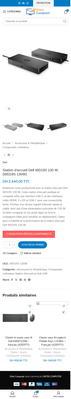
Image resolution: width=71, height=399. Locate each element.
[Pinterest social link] (20, 280)
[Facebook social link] (12, 280)
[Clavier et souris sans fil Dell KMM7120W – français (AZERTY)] (19, 317)
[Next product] (13, 155)
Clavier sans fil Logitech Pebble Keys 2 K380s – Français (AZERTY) (52, 341)
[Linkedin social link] (23, 3)
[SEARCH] (64, 21)
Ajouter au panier (33, 245)
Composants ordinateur (16, 147)
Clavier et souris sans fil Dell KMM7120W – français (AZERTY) (18, 341)
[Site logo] (38, 11)
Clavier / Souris (18, 352)
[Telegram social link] (29, 280)
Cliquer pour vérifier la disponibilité (29, 234)
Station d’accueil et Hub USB (31, 273)
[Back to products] (9, 155)
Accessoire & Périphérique (30, 143)
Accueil (7, 143)
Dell (5, 162)
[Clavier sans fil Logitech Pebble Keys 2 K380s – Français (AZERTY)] (52, 317)
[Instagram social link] (19, 3)
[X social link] (16, 280)
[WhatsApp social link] (28, 3)
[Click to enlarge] (9, 108)
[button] (30, 312)
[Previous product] (5, 155)
